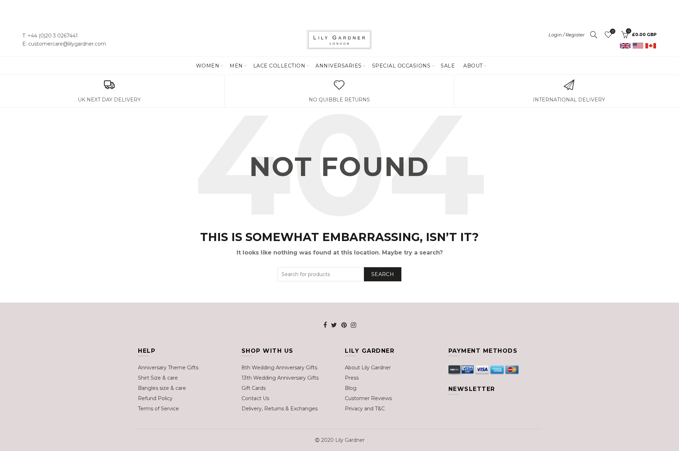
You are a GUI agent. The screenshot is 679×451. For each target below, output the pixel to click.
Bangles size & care (162, 388)
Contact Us (255, 398)
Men (236, 66)
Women (208, 66)
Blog (350, 388)
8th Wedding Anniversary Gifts (279, 367)
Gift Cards (254, 388)
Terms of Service (158, 408)
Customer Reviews (368, 398)
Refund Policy (155, 398)
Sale (448, 66)
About (473, 66)
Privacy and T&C (365, 408)
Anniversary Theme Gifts (168, 367)
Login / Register (567, 34)
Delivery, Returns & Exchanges (280, 408)
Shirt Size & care (158, 378)
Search (382, 274)
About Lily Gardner (368, 367)
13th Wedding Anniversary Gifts (280, 378)
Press (352, 378)
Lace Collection (279, 66)
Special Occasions (401, 66)
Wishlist (613, 31)
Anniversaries (338, 66)
